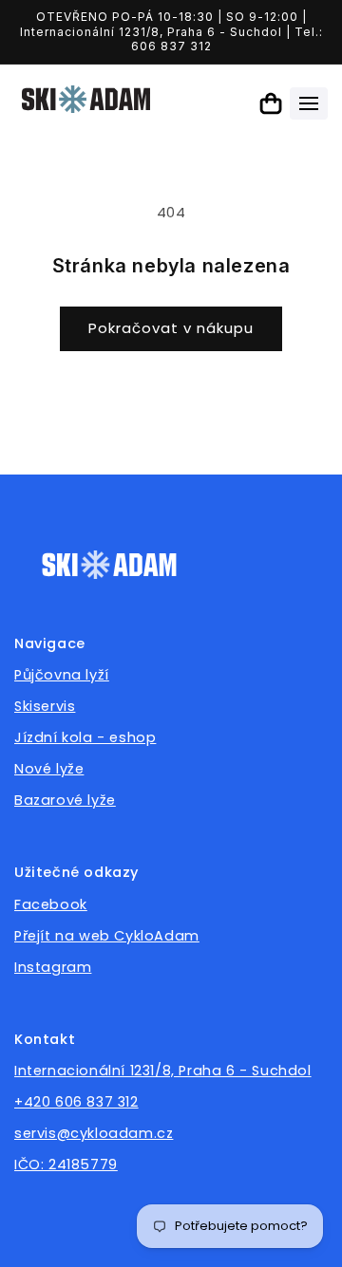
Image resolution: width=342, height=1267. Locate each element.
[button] (309, 104)
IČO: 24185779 (66, 1164)
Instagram (52, 967)
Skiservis (44, 706)
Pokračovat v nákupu (171, 328)
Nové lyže (49, 768)
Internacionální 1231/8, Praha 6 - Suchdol (163, 1070)
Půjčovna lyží (61, 674)
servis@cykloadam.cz (93, 1133)
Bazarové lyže (65, 800)
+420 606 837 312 (76, 1101)
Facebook (50, 904)
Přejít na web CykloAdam (107, 935)
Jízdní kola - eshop (85, 737)
